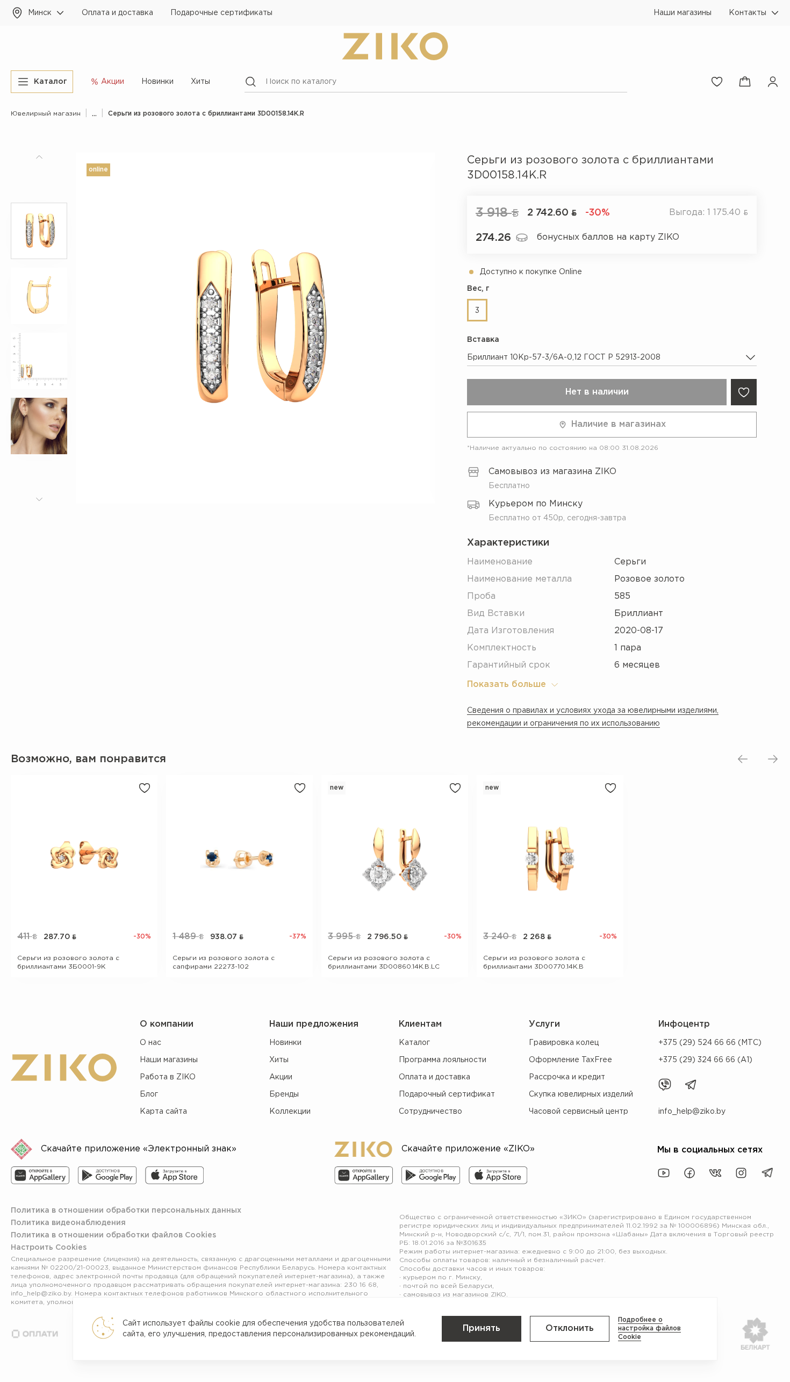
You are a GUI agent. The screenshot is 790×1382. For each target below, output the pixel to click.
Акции (280, 1077)
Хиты (200, 81)
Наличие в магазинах (618, 424)
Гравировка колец (564, 1043)
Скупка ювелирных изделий (581, 1094)
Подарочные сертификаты (221, 13)
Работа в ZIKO (168, 1077)
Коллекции (290, 1111)
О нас (150, 1043)
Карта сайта (163, 1111)
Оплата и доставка (117, 13)
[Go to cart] (744, 81)
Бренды (284, 1094)
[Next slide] (772, 759)
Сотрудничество (430, 1111)
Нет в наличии (597, 392)
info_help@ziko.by (692, 1111)
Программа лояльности (442, 1060)
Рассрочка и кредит (567, 1077)
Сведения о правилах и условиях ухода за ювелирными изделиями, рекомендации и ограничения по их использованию (593, 717)
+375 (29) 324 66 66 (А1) (705, 1060)
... (94, 114)
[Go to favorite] (716, 81)
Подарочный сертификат (447, 1094)
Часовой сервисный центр (578, 1111)
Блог (149, 1094)
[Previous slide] (742, 759)
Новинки (157, 81)
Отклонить (569, 1328)
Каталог (414, 1043)
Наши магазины (682, 13)
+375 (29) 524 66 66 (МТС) (710, 1043)
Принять (481, 1328)
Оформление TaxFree (570, 1060)
